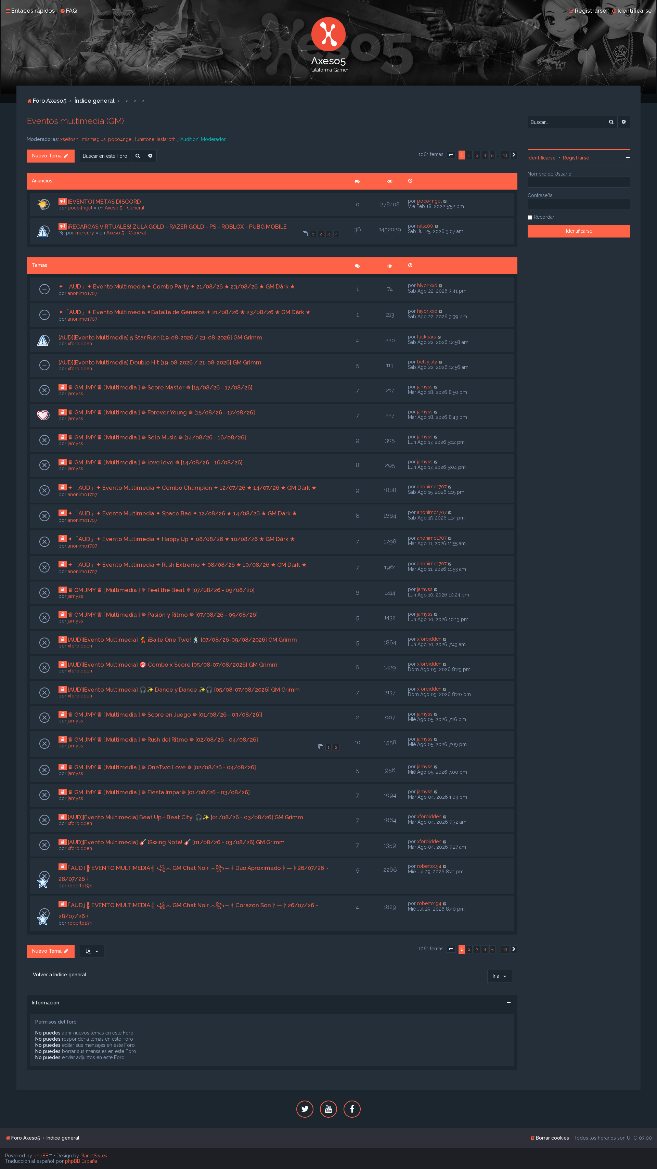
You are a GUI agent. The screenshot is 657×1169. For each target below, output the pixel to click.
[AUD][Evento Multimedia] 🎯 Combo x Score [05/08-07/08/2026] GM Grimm (173, 664)
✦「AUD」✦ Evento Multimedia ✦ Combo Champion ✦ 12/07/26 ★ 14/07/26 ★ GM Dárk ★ (192, 487)
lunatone (144, 139)
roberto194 (80, 885)
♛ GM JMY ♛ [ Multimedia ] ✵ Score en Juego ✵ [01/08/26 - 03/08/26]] (165, 714)
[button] (451, 155)
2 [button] (469, 154)
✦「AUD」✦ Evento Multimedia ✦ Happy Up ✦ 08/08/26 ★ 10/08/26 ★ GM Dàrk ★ (181, 539)
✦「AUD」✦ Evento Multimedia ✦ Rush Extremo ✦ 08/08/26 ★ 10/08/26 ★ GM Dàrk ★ (187, 564)
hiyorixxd (427, 285)
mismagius (94, 139)
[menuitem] (68, 10)
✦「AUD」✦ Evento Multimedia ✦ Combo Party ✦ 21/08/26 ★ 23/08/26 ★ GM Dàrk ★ (177, 286)
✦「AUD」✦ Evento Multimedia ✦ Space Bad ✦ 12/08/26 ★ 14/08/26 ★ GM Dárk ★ (182, 513)
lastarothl (167, 139)
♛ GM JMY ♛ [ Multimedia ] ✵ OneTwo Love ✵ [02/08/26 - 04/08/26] (162, 767)
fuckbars (426, 336)
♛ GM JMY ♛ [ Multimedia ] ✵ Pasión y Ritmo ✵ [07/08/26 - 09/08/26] (163, 614)
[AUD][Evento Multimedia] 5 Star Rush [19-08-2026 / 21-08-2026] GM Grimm (160, 337)
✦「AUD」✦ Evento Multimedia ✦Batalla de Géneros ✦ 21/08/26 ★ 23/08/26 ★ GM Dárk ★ (185, 312)
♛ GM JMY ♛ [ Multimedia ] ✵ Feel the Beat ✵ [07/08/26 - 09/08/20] (161, 590)
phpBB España (81, 1161)
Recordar (544, 217)
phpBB (41, 1155)
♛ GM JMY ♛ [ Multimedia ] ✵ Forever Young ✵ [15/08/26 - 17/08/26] (161, 412)
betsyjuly (427, 361)
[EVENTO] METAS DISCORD (104, 201)
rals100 (425, 226)
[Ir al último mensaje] (445, 201)
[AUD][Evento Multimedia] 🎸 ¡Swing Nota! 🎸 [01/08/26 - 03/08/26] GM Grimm (176, 842)
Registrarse (576, 157)
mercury (84, 232)
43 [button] (505, 154)
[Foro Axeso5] (328, 34)
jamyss (75, 393)
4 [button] (485, 154)
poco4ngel (120, 139)
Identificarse (542, 157)
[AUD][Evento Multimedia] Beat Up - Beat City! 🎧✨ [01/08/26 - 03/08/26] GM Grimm (185, 817)
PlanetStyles (93, 1155)
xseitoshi (69, 139)
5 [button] (492, 154)
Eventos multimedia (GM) (75, 121)
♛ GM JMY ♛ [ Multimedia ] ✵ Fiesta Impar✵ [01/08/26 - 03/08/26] (159, 792)
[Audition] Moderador (202, 139)
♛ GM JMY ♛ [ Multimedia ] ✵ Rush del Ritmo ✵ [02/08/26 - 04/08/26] (163, 739)
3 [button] (477, 154)
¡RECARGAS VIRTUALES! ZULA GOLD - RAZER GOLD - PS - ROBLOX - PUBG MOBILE (177, 226)
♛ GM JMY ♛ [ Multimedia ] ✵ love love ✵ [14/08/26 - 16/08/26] (155, 462)
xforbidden (80, 343)
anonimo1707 (82, 293)
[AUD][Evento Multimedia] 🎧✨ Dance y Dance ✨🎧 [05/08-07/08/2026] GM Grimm (184, 689)
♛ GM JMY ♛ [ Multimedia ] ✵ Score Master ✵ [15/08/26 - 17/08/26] (160, 387)
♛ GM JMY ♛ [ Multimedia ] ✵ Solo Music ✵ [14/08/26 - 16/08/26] (157, 437)
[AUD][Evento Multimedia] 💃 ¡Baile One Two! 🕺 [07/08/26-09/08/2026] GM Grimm (182, 639)
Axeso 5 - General (124, 207)
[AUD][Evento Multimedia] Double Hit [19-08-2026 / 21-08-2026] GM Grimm (160, 362)
